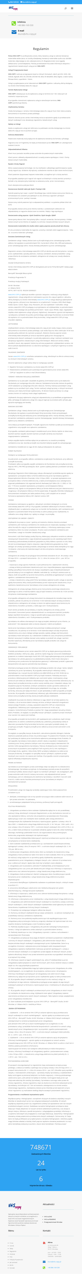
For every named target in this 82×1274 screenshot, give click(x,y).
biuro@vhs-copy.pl (54, 1262)
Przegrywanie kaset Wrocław (53, 1222)
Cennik (12, 1246)
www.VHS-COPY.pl (14, 295)
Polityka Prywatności (16, 1260)
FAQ (11, 1257)
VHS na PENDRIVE (50, 1219)
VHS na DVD (48, 1217)
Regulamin (13, 1251)
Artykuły (12, 1254)
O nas (11, 1243)
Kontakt (12, 1268)
